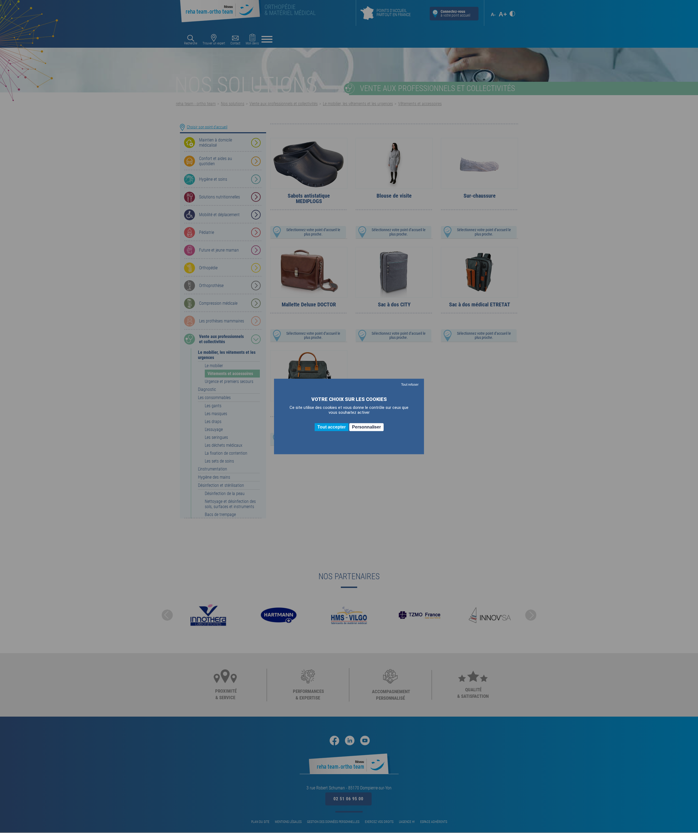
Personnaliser (366, 427)
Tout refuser (410, 385)
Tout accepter (331, 427)
